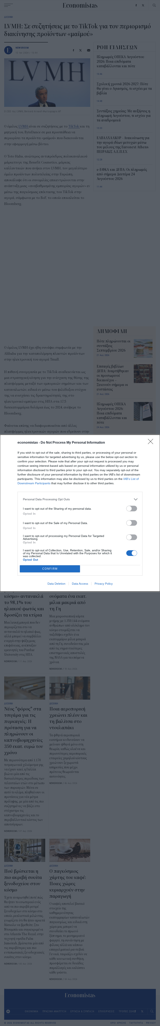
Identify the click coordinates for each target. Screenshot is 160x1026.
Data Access (80, 583)
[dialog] (80, 513)
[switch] (131, 508)
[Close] (152, 443)
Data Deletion (56, 583)
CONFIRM (50, 568)
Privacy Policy (104, 583)
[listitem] (80, 499)
